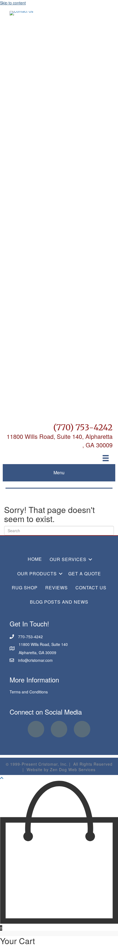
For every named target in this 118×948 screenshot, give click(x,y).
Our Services (68, 559)
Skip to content (13, 2)
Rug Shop (25, 587)
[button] (90, 560)
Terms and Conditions (29, 692)
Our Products (37, 573)
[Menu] (106, 458)
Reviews (56, 587)
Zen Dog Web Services (72, 769)
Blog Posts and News (59, 602)
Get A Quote (84, 573)
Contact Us (90, 587)
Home (35, 559)
